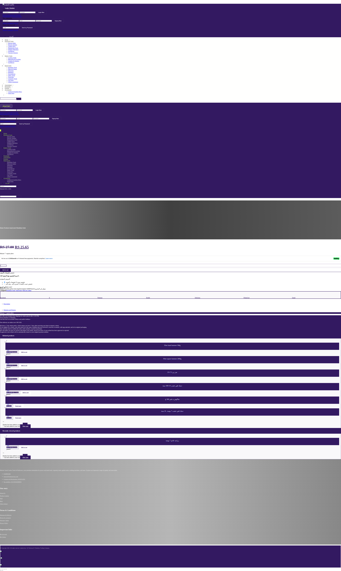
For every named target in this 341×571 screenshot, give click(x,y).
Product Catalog (4, 496)
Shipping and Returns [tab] (10, 310)
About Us (2, 493)
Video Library (4, 504)
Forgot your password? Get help (12, 15)
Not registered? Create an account (12, 16)
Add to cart (5, 270)
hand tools (19, 290)
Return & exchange (5, 518)
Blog (1, 501)
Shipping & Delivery (6, 515)
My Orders (3, 537)
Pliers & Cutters (26, 290)
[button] (18, 99)
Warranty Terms (4, 520)
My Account (3, 534)
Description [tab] (7, 304)
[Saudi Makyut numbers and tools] (8, 4)
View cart (25, 426)
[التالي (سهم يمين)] (2, 570)
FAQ (1, 498)
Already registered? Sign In (10, 23)
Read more (18, 406)
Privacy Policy (4, 523)
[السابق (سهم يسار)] (0, 570)
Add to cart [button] (24, 352)
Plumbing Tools (10, 290)
